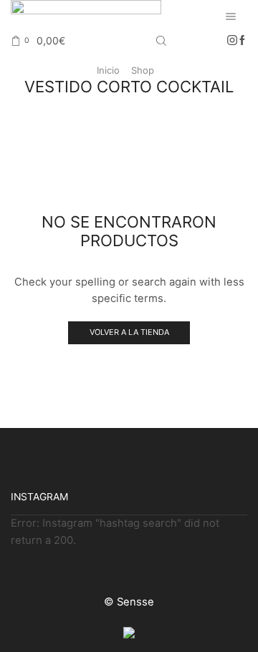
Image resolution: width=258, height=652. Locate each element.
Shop (142, 70)
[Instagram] (232, 41)
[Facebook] (242, 41)
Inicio (108, 70)
